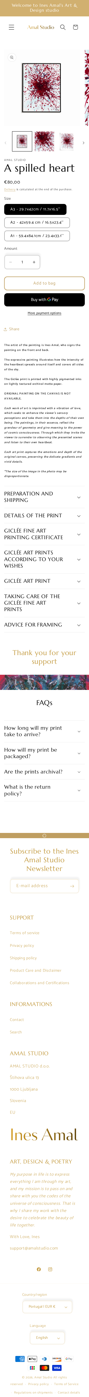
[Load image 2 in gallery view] (44, 141)
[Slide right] (83, 142)
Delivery (9, 189)
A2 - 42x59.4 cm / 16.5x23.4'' (37, 222)
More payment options (45, 313)
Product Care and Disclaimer (36, 970)
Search (16, 1032)
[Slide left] (5, 142)
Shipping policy (23, 958)
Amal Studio (43, 1377)
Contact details (69, 1392)
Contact (17, 1019)
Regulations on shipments (33, 1392)
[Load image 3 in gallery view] (67, 141)
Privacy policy (22, 945)
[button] (11, 27)
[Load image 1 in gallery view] (22, 141)
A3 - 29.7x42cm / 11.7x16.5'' (35, 209)
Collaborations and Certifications (39, 983)
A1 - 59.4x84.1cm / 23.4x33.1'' (37, 236)
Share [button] (14, 329)
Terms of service (25, 933)
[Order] (72, 886)
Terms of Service (66, 1384)
